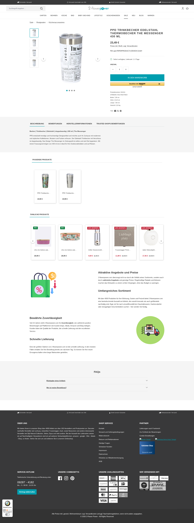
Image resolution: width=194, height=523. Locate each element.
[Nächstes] (98, 58)
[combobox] (21, 8)
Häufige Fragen (104, 443)
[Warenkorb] (187, 8)
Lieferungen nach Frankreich (150, 428)
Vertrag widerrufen (28, 492)
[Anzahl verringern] (113, 69)
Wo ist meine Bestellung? (58, 388)
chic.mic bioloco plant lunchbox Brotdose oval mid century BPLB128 (69, 250)
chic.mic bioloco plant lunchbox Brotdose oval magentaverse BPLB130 (42, 250)
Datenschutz (103, 454)
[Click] (98, 8)
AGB (100, 461)
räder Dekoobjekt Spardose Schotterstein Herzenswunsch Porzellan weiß (151, 250)
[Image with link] (63, 285)
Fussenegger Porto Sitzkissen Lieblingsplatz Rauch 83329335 (123, 250)
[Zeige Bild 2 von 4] (69, 90)
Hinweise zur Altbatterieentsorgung (111, 458)
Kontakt (101, 428)
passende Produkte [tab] (42, 160)
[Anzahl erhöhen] (126, 69)
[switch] (7, 514)
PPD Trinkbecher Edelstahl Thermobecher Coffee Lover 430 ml (68, 193)
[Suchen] (41, 8)
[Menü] (11, 500)
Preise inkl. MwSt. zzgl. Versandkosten (124, 46)
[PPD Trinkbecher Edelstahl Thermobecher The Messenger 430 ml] (70, 58)
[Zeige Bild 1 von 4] (67, 90)
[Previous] (33, 241)
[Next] (161, 241)
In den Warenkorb (137, 78)
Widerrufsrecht (104, 436)
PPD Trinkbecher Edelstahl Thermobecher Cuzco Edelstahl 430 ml (44, 193)
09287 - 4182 (25, 482)
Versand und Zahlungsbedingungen (111, 432)
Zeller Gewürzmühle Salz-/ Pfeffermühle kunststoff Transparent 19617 (97, 250)
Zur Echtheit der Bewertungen (150, 432)
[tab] (37, 124)
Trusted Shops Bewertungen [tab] (110, 124)
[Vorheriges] (43, 58)
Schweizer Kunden (105, 447)
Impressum (103, 450)
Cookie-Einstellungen (147, 436)
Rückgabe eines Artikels (57, 381)
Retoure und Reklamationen (109, 439)
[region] (65, 58)
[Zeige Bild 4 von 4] (74, 90)
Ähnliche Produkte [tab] (40, 214)
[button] (137, 85)
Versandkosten (91, 514)
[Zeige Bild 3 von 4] (72, 90)
